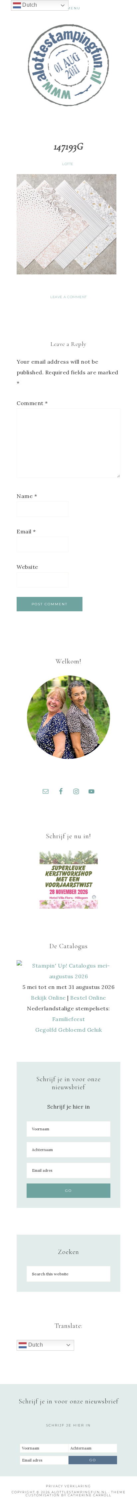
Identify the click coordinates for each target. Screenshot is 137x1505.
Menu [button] (73, 8)
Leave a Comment (68, 297)
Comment (32, 403)
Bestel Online (88, 997)
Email (26, 531)
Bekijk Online (48, 997)
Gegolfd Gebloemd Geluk (68, 1029)
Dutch (35, 1345)
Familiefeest (68, 1019)
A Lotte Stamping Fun (68, 65)
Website (27, 566)
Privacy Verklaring (68, 1486)
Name (27, 496)
